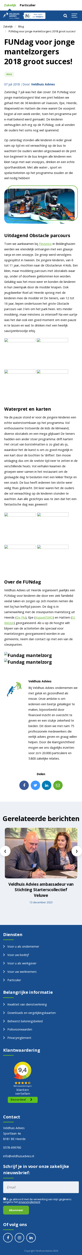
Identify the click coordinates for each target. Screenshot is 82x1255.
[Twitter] (35, 785)
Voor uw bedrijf (18, 955)
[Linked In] (46, 785)
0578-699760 (12, 1147)
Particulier (27, 5)
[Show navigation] (74, 15)
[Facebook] (24, 785)
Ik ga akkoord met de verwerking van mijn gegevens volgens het (37, 1200)
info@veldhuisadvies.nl (18, 1156)
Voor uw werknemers (22, 972)
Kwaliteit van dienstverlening (27, 1004)
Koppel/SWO (44, 617)
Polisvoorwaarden (19, 1029)
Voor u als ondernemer (23, 946)
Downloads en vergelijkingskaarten (31, 1013)
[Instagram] (19, 1237)
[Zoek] (65, 15)
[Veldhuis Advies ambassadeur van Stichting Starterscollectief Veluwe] (41, 853)
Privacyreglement (19, 1038)
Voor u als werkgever (21, 963)
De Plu (20, 617)
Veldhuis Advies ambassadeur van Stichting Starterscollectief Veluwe (41, 890)
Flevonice (45, 244)
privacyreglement (29, 1202)
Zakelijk (9, 5)
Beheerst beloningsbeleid (25, 1021)
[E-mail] (58, 785)
